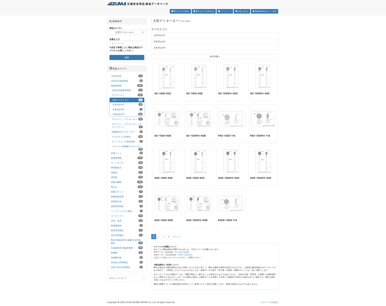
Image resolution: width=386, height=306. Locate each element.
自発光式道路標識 (126, 81)
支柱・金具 (126, 220)
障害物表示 (126, 167)
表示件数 (214, 56)
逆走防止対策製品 (126, 262)
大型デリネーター (127, 100)
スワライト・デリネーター (127, 119)
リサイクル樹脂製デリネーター (127, 147)
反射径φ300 (160, 47)
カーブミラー (126, 216)
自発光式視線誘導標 (127, 90)
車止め (126, 187)
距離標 (126, 252)
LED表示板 (126, 76)
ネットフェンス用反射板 (127, 141)
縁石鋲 (126, 177)
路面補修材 (126, 225)
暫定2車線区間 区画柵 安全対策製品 (126, 241)
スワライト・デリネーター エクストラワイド (127, 125)
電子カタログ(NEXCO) (204, 11)
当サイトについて (117, 278)
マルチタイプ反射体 (127, 136)
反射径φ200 (159, 41)
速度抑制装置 (126, 206)
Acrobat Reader (182, 252)
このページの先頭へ (269, 302)
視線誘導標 (126, 85)
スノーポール (126, 162)
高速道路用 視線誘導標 (126, 248)
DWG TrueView (185, 255)
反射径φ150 (159, 35)
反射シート (126, 153)
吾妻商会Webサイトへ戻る (265, 11)
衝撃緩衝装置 (126, 196)
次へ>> (176, 236)
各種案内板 (126, 257)
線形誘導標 (126, 158)
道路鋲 (126, 172)
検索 (127, 57)
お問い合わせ (242, 11)
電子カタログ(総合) (181, 11)
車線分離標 (126, 182)
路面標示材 (126, 201)
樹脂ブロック (126, 191)
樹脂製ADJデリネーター (127, 132)
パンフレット (225, 11)
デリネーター (127, 95)
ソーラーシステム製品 (126, 211)
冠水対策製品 (126, 235)
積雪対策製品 (126, 230)
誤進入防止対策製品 (126, 267)
